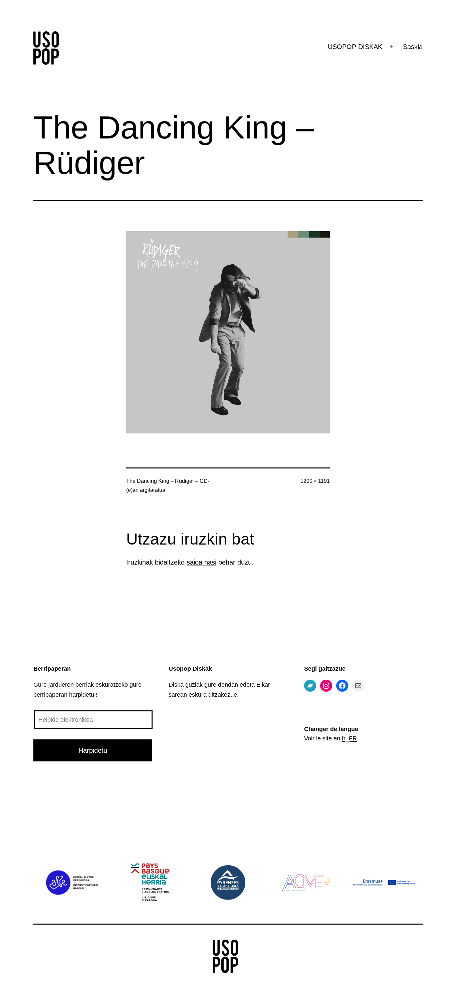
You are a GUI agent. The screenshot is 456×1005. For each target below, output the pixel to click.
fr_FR (349, 738)
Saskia (413, 46)
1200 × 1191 (315, 481)
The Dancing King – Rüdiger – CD (167, 481)
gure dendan (221, 684)
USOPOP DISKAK (355, 46)
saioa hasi (201, 562)
